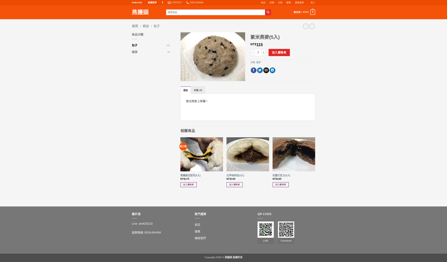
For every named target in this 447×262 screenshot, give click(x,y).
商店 (263, 2)
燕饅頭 (140, 12)
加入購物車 (279, 52)
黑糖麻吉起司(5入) (190, 175)
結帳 (272, 2)
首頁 (135, 26)
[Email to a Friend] (266, 70)
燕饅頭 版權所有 (234, 257)
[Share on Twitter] (260, 70)
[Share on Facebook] (254, 70)
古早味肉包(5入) (235, 175)
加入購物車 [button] (188, 185)
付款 (280, 2)
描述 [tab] (185, 90)
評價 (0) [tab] (198, 90)
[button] (313, 2)
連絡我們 (299, 2)
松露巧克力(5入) (281, 175)
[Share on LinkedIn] (272, 70)
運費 (288, 2)
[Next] (315, 165)
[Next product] (305, 26)
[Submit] (268, 12)
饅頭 (134, 51)
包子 (156, 26)
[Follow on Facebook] (163, 2)
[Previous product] (312, 26)
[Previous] (180, 165)
